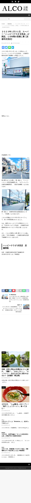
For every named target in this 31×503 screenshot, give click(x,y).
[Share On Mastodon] (27, 290)
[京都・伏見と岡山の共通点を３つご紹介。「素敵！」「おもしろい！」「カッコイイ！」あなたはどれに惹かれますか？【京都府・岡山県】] (15, 359)
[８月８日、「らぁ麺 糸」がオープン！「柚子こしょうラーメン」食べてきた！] (15, 394)
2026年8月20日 (6, 452)
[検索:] (15, 19)
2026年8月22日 (6, 438)
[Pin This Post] (13, 290)
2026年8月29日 (6, 378)
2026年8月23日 (6, 425)
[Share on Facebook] (3, 290)
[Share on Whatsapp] (24, 290)
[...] (5, 382)
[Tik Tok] (18, 1)
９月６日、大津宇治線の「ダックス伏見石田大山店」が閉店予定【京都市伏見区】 (15, 435)
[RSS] (12, 1)
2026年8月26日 (6, 410)
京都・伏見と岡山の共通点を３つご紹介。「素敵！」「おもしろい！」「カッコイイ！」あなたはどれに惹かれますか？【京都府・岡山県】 (15, 372)
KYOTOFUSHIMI (16, 43)
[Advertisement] (15, 95)
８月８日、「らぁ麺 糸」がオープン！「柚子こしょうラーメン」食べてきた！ (15, 406)
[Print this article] (20, 290)
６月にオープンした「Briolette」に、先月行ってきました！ (15, 422)
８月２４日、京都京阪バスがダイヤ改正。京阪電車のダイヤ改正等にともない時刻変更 (15, 449)
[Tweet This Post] (6, 290)
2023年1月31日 (6, 43)
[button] (29, 15)
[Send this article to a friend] (17, 290)
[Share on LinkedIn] (10, 290)
